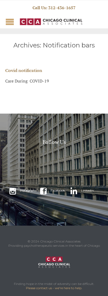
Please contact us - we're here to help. (54, 288)
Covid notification (23, 70)
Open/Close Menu (10, 21)
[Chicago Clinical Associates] (39, 21)
